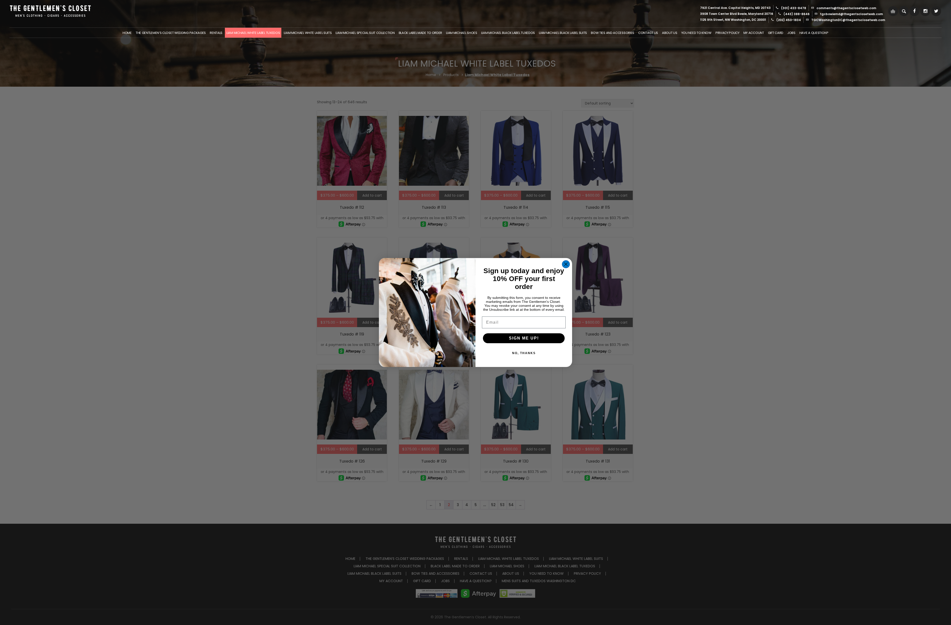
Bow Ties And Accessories (612, 32)
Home (127, 32)
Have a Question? (813, 32)
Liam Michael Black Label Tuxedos (508, 32)
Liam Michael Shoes (461, 32)
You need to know (696, 32)
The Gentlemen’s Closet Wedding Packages (171, 32)
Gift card (775, 32)
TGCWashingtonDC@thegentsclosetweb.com (848, 20)
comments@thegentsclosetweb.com (846, 8)
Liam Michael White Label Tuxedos (253, 32)
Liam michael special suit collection (365, 32)
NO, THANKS (524, 353)
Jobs (791, 32)
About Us (669, 32)
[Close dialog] (566, 264)
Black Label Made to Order (420, 32)
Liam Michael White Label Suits (308, 32)
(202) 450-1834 (788, 20)
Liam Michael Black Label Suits (563, 32)
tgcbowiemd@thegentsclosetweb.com (851, 14)
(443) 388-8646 (797, 14)
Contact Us (648, 32)
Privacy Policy (727, 32)
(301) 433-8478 (793, 8)
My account (753, 32)
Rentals (216, 32)
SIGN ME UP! (524, 338)
